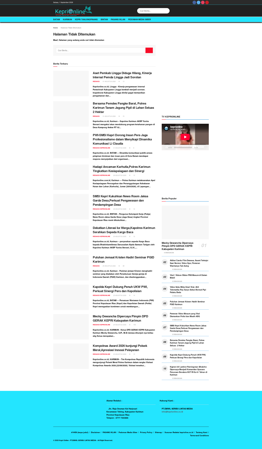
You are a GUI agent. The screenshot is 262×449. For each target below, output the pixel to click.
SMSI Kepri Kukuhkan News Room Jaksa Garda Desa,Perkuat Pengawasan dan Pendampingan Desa (120, 200)
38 (123, 266)
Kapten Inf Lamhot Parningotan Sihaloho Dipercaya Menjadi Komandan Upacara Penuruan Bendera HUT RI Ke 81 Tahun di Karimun (188, 370)
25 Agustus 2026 (109, 266)
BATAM (56, 19)
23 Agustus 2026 (119, 354)
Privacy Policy (146, 432)
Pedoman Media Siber (139, 19)
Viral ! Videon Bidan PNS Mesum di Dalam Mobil (188, 276)
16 (134, 209)
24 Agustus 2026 (119, 324)
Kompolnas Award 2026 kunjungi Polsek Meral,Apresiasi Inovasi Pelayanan (120, 347)
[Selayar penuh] (205, 147)
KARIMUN (67, 19)
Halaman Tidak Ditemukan (71, 27)
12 (134, 236)
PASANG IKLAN (118, 19)
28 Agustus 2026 (119, 175)
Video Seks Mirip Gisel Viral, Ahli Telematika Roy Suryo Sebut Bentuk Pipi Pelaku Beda (188, 290)
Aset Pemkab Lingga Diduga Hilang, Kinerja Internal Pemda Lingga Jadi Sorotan (122, 75)
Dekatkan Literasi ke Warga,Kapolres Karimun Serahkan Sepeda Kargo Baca (124, 230)
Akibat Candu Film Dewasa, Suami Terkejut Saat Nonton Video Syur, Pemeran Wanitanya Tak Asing (189, 263)
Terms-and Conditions (199, 435)
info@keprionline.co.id (172, 411)
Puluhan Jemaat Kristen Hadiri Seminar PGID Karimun (123, 259)
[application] (185, 137)
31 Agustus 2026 (109, 81)
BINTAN (104, 19)
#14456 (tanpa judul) (79, 432)
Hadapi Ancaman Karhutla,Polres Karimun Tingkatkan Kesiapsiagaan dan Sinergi (121, 168)
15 (123, 116)
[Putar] (165, 147)
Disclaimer (95, 432)
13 (123, 81)
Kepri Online (64, 440)
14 (134, 295)
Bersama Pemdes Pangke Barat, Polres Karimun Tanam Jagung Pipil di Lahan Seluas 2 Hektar (124, 107)
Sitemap (158, 432)
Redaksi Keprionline (101, 148)
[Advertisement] (185, 67)
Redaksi (96, 81)
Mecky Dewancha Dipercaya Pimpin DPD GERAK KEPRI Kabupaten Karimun (120, 318)
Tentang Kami (201, 432)
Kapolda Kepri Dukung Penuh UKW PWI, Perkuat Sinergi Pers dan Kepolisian (120, 288)
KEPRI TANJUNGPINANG (86, 19)
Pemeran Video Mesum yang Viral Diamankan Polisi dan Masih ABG (185, 315)
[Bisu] (200, 147)
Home (55, 27)
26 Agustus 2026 (119, 236)
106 (134, 324)
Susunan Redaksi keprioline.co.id (179, 432)
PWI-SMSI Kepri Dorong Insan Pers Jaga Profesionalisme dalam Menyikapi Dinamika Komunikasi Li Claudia (122, 139)
